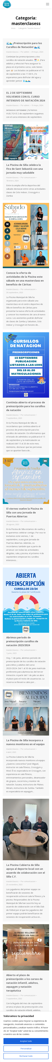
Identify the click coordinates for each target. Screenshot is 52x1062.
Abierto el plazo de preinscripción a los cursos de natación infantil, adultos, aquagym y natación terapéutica (24, 982)
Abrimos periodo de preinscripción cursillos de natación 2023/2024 (22, 641)
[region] (26, 1036)
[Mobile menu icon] (47, 4)
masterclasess (12, 52)
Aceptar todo (26, 1041)
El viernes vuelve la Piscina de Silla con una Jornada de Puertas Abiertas (24, 512)
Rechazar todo (26, 1056)
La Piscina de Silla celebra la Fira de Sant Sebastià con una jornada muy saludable (24, 168)
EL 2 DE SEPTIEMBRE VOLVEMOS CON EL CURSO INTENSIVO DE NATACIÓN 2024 (25, 96)
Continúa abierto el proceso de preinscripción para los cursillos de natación (25, 406)
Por (25, 52)
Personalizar (26, 1048)
